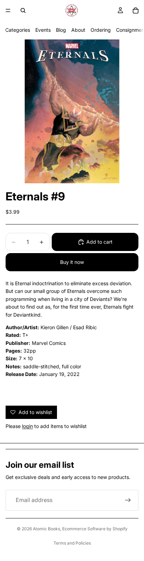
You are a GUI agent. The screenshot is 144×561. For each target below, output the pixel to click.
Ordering (101, 30)
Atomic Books (46, 528)
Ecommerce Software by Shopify (95, 528)
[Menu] (8, 10)
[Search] (23, 10)
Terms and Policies (72, 543)
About (78, 30)
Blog (61, 30)
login (27, 426)
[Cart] (135, 10)
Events (43, 30)
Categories (17, 30)
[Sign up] (128, 500)
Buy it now (72, 262)
